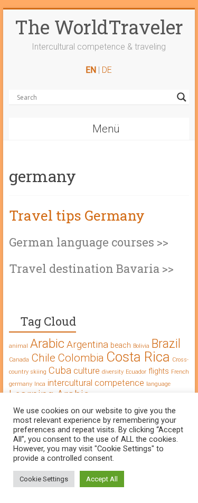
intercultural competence (96, 382)
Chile (43, 358)
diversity (113, 371)
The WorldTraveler (99, 27)
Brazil (166, 344)
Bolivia (141, 346)
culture (86, 370)
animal (18, 346)
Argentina (87, 344)
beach (120, 345)
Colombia (81, 358)
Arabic (47, 343)
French (180, 371)
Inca (39, 384)
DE (107, 70)
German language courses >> (88, 242)
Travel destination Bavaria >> (91, 268)
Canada (19, 359)
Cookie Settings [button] (44, 479)
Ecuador (136, 371)
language (158, 384)
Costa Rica (138, 357)
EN (91, 70)
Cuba (60, 370)
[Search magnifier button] (181, 97)
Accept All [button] (102, 479)
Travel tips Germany (77, 215)
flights (158, 371)
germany (20, 384)
